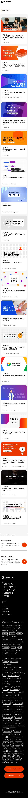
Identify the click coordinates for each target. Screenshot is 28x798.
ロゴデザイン (5, 742)
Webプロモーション (17, 639)
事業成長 (12, 745)
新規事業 (4, 756)
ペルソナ (12, 720)
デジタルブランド (6, 686)
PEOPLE (5, 606)
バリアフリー (5, 689)
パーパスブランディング (7, 695)
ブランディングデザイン (16, 700)
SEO (21, 628)
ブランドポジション (18, 711)
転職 (8, 762)
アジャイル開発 (16, 644)
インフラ (20, 647)
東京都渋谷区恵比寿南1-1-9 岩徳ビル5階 (14, 792)
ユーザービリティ (6, 734)
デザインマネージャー (7, 681)
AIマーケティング (8, 622)
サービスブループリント (7, 667)
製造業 (16, 759)
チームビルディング (6, 672)
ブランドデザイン (10, 587)
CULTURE (5, 609)
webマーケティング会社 (18, 642)
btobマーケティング (18, 622)
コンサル (18, 658)
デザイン (4, 675)
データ (13, 686)
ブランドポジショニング (7, 711)
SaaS (17, 628)
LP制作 (3, 628)
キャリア (4, 653)
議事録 (3, 762)
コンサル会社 (5, 661)
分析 (19, 748)
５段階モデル (13, 762)
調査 (21, 759)
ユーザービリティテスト (17, 734)
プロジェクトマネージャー (15, 714)
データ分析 (18, 686)
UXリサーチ (4, 636)
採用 (12, 753)
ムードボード (12, 728)
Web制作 (4, 644)
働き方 (11, 748)
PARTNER (5, 612)
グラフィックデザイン (7, 656)
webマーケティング (6, 642)
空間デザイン (5, 759)
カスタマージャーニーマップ (8, 650)
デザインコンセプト (6, 678)
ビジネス (16, 695)
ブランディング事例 (6, 703)
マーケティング (9, 590)
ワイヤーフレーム (19, 742)
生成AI (18, 756)
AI (2, 622)
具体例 (15, 748)
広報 (14, 751)
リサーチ (4, 737)
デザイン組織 (5, 683)
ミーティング (5, 728)
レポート (11, 739)
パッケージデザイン (18, 692)
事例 (8, 745)
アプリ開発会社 (5, 647)
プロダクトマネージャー (7, 717)
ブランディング (5, 700)
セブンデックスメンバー (16, 669)
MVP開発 (9, 628)
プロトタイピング (18, 717)
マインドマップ (19, 720)
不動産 (3, 745)
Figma (19, 625)
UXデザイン (19, 633)
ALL (3, 603)
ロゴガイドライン (18, 739)
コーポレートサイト (14, 661)
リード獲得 (4, 739)
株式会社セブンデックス (14, 791)
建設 (18, 751)
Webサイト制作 (12, 636)
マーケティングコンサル (16, 723)
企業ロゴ (18, 745)
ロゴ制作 (11, 742)
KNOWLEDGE (6, 614)
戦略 (9, 753)
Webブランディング (6, 639)
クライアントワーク (12, 653)
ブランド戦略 (5, 714)
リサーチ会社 (10, 737)
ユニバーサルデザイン (7, 731)
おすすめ (10, 644)
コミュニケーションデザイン (8, 658)
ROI (13, 628)
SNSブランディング (6, 630)
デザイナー (22, 672)
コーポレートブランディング (8, 664)
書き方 (9, 756)
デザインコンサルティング (13, 675)
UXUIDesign (5, 633)
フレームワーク (18, 697)
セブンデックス (5, 669)
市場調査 (10, 751)
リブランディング (19, 737)
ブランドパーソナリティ (17, 709)
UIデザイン (17, 630)
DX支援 (6, 596)
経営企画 (11, 759)
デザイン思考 (16, 681)
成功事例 (4, 753)
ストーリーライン (18, 667)
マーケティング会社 (20, 725)
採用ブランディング (19, 753)
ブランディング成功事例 (18, 703)
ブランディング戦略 (6, 706)
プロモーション (5, 720)
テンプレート (15, 672)
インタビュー (13, 647)
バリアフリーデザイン (14, 689)
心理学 (21, 751)
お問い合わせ (10, 775)
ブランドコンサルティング (18, 706)
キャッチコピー (19, 650)
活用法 (13, 756)
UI (12, 630)
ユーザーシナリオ (17, 731)
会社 (22, 745)
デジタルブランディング (15, 683)
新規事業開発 (8, 593)
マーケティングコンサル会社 (8, 725)
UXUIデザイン (8, 584)
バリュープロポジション (7, 692)
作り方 (3, 748)
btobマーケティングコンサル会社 (9, 625)
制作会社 (4, 751)
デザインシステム (16, 678)
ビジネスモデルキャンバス (8, 697)
